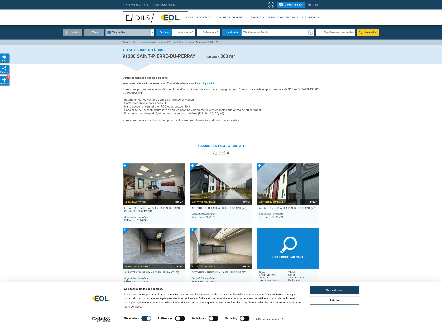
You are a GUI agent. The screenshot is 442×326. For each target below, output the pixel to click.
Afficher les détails (267, 319)
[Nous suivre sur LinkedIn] (271, 5)
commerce (255, 17)
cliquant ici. (208, 83)
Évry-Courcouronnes (269, 280)
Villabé (291, 272)
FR (309, 4)
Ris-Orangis (294, 280)
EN (316, 4)
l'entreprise (204, 17)
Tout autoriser (334, 290)
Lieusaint (263, 277)
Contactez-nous (293, 4)
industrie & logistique (230, 17)
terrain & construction (281, 17)
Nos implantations (165, 4)
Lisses (291, 275)
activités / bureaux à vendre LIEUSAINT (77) (287, 208)
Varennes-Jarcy (296, 277)
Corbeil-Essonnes (268, 275)
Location (75, 32)
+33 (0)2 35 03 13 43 (137, 4)
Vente (95, 32)
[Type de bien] (129, 32)
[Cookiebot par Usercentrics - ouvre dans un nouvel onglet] (101, 319)
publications (309, 17)
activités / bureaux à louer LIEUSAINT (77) (219, 208)
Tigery (262, 272)
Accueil (189, 17)
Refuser (334, 300)
